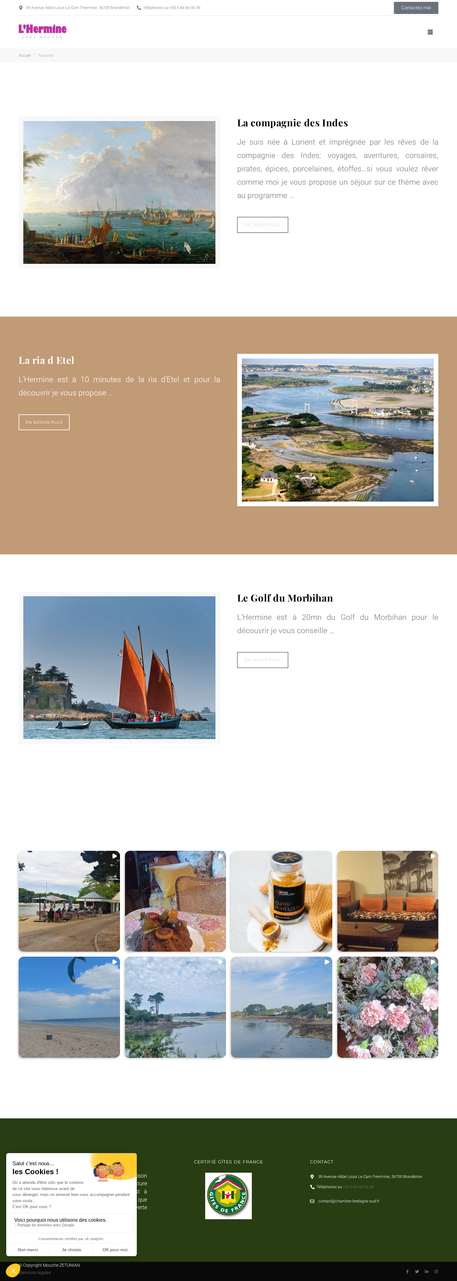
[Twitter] (417, 1272)
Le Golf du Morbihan (285, 597)
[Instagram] (436, 1272)
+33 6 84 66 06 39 (184, 7)
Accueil (25, 55)
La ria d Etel (47, 359)
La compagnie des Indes (292, 122)
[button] (430, 32)
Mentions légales (35, 1272)
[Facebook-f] (407, 1272)
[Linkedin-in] (427, 1272)
